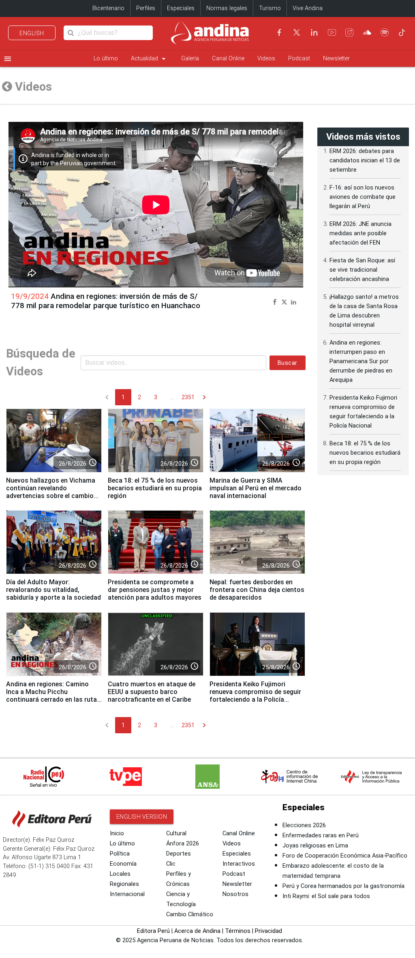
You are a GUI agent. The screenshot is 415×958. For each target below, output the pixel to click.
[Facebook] (279, 32)
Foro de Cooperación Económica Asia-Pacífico (344, 855)
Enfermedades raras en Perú (320, 835)
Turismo (270, 8)
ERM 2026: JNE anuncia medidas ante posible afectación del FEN (360, 233)
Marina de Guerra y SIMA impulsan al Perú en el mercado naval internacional (256, 488)
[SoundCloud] (367, 32)
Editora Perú (153, 931)
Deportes (178, 853)
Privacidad (268, 931)
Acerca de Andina (197, 931)
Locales (120, 874)
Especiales (181, 8)
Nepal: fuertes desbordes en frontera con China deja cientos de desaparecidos (257, 589)
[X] (297, 32)
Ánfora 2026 (182, 843)
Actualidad (149, 58)
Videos (266, 58)
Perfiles (145, 8)
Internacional (127, 894)
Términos (237, 931)
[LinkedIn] (314, 32)
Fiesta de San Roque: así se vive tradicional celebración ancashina (362, 270)
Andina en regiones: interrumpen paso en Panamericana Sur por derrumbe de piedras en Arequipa (360, 361)
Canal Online (228, 58)
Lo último (106, 58)
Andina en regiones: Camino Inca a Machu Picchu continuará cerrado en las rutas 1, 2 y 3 (53, 695)
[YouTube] (332, 32)
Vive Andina (308, 8)
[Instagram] (349, 32)
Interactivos (238, 863)
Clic (170, 863)
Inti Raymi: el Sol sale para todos (326, 896)
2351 (188, 397)
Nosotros (235, 894)
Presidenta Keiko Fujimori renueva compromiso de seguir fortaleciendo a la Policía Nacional (255, 695)
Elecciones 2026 (304, 825)
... (172, 397)
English (31, 33)
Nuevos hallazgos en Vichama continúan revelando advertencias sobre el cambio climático (50, 492)
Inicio (117, 833)
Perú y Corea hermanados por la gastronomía (343, 886)
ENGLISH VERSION (141, 816)
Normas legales (226, 8)
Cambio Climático (189, 914)
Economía (123, 863)
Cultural (176, 833)
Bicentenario (108, 8)
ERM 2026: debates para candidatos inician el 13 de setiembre (364, 160)
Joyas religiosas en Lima (315, 845)
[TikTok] (402, 32)
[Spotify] (384, 32)
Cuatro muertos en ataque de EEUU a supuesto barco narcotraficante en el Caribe (151, 691)
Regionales (124, 884)
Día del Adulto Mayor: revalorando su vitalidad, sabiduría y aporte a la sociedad (53, 589)
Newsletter (336, 58)
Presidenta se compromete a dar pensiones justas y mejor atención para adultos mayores (154, 589)
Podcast (299, 58)
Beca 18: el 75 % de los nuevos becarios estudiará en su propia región (155, 488)
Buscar (287, 363)
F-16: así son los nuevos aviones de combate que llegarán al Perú (362, 197)
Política (120, 853)
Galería (190, 58)
